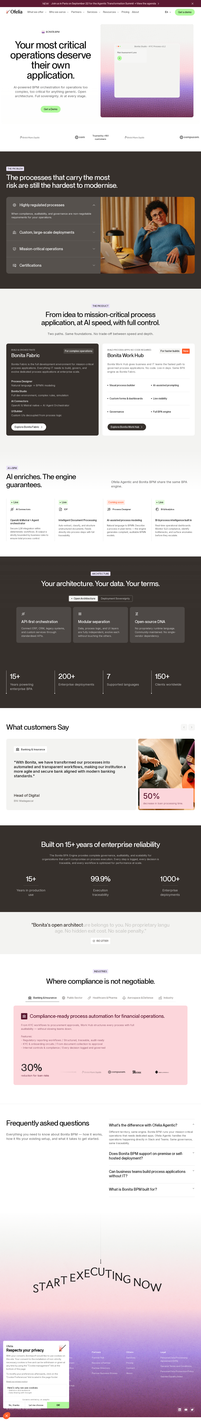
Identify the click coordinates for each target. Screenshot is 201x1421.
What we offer (35, 12)
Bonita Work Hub (66, 1385)
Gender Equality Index (171, 1376)
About (135, 12)
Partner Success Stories (104, 1373)
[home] (14, 12)
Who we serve (57, 12)
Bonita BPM (63, 1375)
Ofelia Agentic (65, 1357)
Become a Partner (101, 1363)
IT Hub (61, 1393)
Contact (130, 1368)
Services (92, 12)
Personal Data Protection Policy (177, 1371)
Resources (109, 12)
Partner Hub (98, 1357)
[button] (168, 12)
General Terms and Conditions (176, 1366)
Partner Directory (101, 1368)
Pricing (125, 12)
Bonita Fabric (64, 1380)
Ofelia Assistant (66, 1363)
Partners (76, 12)
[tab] (53, 210)
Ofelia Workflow (66, 1368)
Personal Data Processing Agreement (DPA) (173, 1359)
